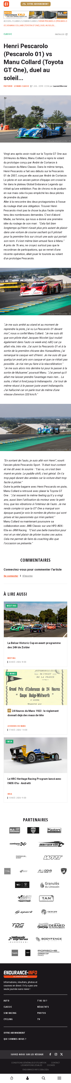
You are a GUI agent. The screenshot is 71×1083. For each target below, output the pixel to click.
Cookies (51, 1065)
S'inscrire (27, 576)
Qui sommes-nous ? (15, 1039)
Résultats (43, 1006)
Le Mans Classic (29, 21)
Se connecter (11, 576)
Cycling (8, 1019)
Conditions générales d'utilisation (28, 1063)
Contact (55, 1063)
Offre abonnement (37, 3)
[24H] (11, 1078)
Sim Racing (10, 1013)
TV (38, 1019)
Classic (16, 21)
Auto (6, 1000)
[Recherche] (43, 1078)
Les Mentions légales (31, 1065)
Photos (41, 1013)
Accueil (7, 21)
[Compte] (27, 1078)
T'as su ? (42, 1000)
